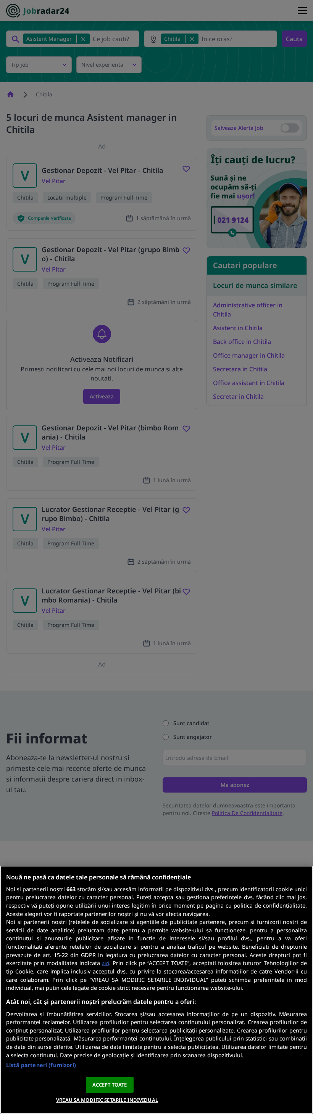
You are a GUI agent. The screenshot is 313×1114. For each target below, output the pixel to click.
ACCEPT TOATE (109, 1084)
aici (105, 963)
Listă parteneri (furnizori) (41, 1065)
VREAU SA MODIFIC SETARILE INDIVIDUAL (107, 1099)
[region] (156, 990)
